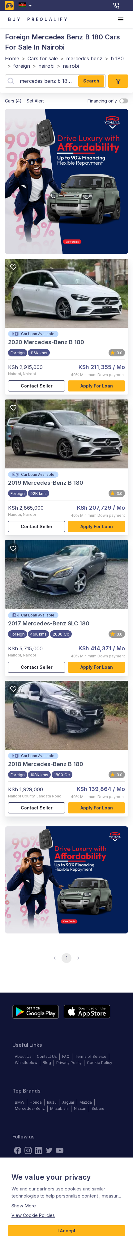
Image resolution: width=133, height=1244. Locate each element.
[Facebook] (17, 1150)
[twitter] (49, 1150)
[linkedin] (38, 1150)
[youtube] (59, 1150)
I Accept (66, 1230)
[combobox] (26, 5)
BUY (14, 19)
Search (91, 80)
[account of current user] (120, 19)
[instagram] (28, 1150)
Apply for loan (96, 385)
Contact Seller (37, 385)
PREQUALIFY (48, 19)
